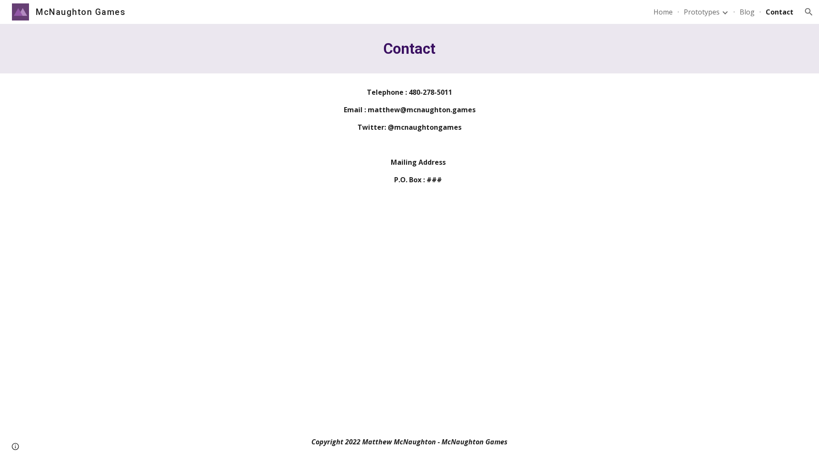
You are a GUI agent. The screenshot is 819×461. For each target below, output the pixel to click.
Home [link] (663, 12)
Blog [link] (747, 12)
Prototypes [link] (702, 12)
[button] (809, 12)
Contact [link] (779, 12)
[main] (409, 48)
